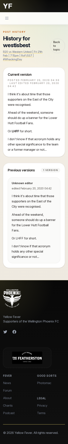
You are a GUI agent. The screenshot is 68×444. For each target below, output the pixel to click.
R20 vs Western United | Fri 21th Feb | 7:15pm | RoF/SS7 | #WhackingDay (22, 55)
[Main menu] (7, 18)
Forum (7, 390)
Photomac (44, 383)
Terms (41, 413)
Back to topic (56, 45)
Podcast (9, 413)
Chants (8, 405)
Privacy (42, 405)
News (7, 383)
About (7, 398)
